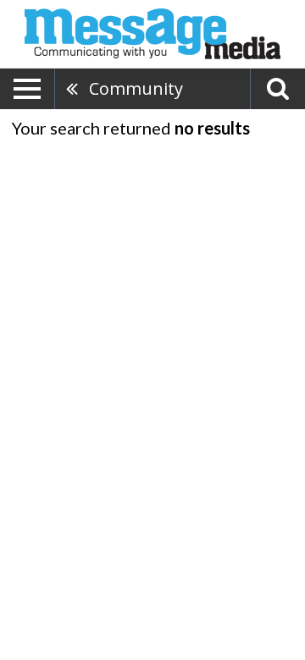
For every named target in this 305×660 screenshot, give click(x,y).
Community (136, 88)
